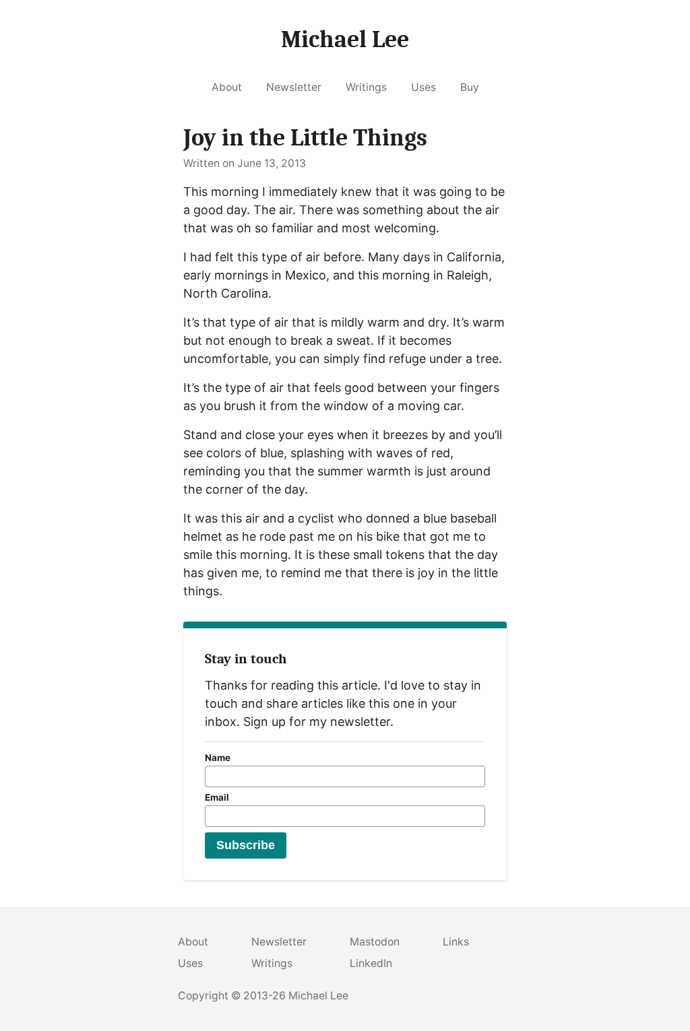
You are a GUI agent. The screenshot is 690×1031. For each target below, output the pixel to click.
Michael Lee (318, 995)
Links (456, 941)
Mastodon (375, 941)
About (227, 87)
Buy (469, 87)
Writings (366, 87)
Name (217, 757)
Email (217, 797)
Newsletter (293, 87)
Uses (423, 87)
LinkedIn (371, 963)
